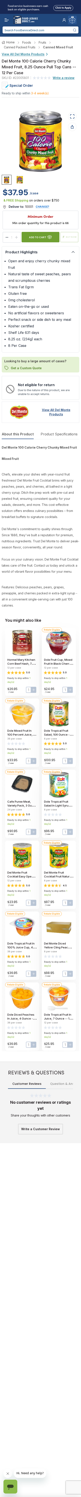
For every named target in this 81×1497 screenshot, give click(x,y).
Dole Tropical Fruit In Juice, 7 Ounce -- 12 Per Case (57, 1018)
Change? (42, 206)
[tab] (6, 180)
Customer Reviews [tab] (26, 1084)
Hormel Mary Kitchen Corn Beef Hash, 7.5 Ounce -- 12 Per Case (21, 663)
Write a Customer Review (40, 1129)
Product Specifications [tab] (59, 434)
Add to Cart (37, 237)
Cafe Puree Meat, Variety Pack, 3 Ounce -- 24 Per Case (22, 805)
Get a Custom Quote (26, 368)
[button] (64, 20)
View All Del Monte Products (23, 54)
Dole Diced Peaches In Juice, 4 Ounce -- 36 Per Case (20, 1018)
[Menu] (5, 19)
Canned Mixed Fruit (58, 47)
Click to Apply (63, 7)
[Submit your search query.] (75, 30)
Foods (26, 42)
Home (10, 42)
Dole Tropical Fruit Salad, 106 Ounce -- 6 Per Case (58, 734)
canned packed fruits (19, 47)
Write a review (64, 78)
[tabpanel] (40, 526)
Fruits (42, 42)
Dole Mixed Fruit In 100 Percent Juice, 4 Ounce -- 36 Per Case (22, 734)
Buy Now (71, 237)
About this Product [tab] (18, 434)
